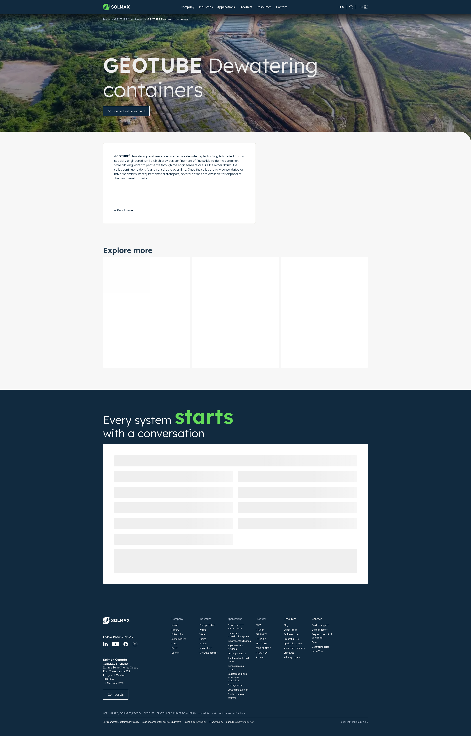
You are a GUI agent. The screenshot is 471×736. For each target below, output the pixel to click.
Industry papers (292, 657)
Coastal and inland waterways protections (237, 677)
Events (174, 648)
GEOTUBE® (262, 643)
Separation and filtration (235, 647)
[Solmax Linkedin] (105, 644)
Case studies (290, 629)
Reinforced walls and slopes (238, 660)
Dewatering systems (238, 689)
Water (202, 634)
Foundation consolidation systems (239, 635)
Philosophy (177, 634)
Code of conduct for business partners (161, 722)
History (175, 629)
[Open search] (350, 7)
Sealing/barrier (235, 685)
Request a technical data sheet (322, 636)
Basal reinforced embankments (236, 627)
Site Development (208, 652)
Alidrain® (260, 657)
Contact (281, 7)
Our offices (317, 651)
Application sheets (293, 643)
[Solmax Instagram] (135, 644)
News (174, 643)
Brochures (289, 652)
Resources (290, 619)
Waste (202, 629)
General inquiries (320, 646)
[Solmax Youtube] (115, 644)
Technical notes (292, 634)
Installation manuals (294, 648)
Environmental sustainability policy (121, 722)
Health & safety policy (195, 722)
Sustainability (178, 639)
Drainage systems (237, 653)
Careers (175, 652)
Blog (286, 625)
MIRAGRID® (262, 652)
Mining (202, 639)
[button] (187, 7)
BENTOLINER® (263, 648)
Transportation (207, 625)
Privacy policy (216, 722)
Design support (319, 629)
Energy (203, 643)
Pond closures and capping (237, 696)
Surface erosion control (236, 668)
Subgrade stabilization (239, 641)
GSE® (258, 625)
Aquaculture (205, 648)
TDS (341, 7)
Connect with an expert (128, 111)
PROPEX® (261, 639)
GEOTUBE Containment (129, 19)
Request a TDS (291, 639)
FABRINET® (261, 634)
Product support (320, 625)
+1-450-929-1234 (113, 683)
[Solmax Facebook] (125, 644)
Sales (314, 642)
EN (360, 7)
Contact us (116, 694)
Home (106, 19)
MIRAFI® (260, 629)
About (174, 625)
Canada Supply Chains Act (240, 722)
